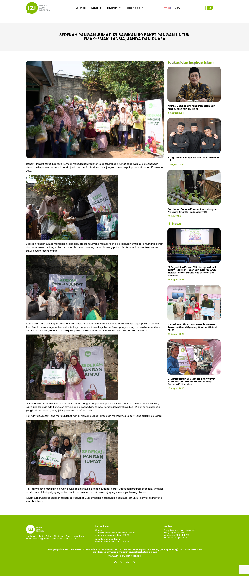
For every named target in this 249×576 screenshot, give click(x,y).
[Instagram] (133, 562)
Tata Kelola (133, 8)
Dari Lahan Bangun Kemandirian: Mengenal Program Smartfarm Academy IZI (192, 211)
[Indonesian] (166, 7)
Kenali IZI (96, 8)
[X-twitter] (121, 562)
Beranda (81, 8)
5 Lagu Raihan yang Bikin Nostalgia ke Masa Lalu (193, 159)
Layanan (112, 8)
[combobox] (190, 8)
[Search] (210, 8)
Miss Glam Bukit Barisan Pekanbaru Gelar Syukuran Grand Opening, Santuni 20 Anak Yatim (192, 327)
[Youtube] (127, 562)
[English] (169, 7)
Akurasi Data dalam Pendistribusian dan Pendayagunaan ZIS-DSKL (191, 107)
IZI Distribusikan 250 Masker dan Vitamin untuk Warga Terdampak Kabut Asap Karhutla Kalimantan (191, 381)
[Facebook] (115, 562)
